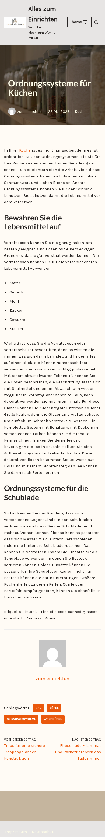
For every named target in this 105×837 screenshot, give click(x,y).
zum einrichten (30, 112)
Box (38, 708)
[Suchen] (96, 22)
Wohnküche (53, 719)
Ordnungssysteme (21, 719)
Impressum (16, 831)
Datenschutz (43, 831)
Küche (80, 112)
